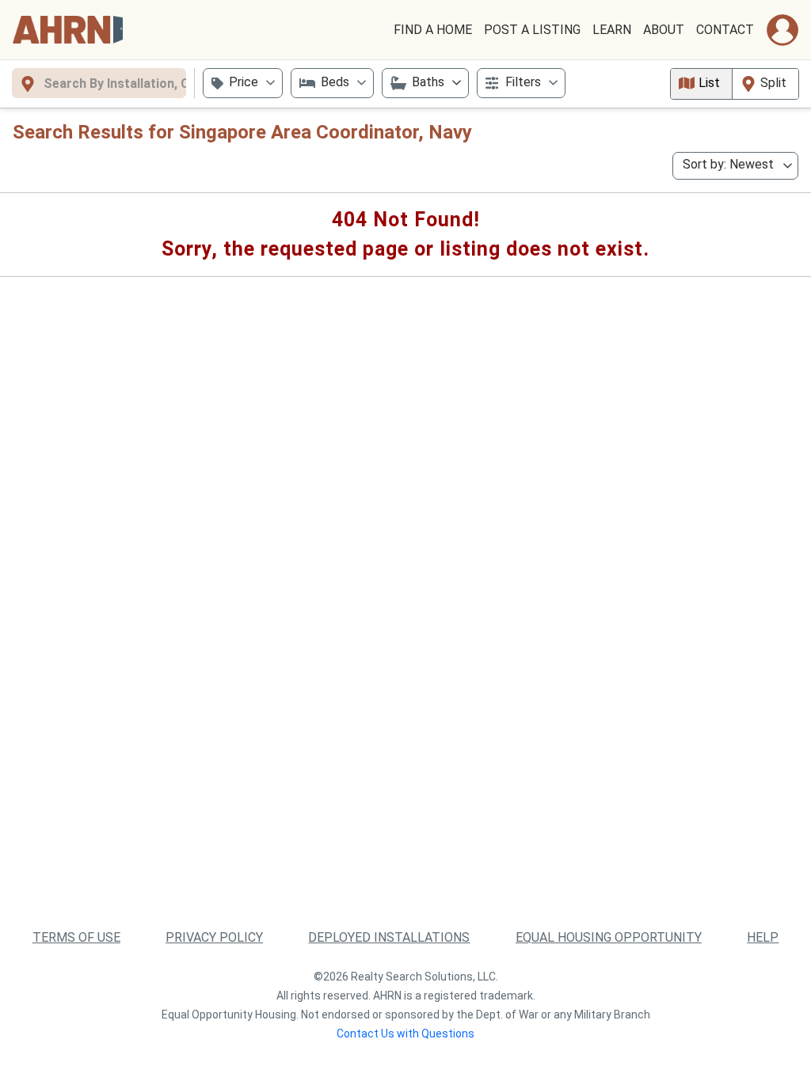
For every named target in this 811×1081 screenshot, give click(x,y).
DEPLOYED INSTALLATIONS (389, 937)
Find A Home (433, 29)
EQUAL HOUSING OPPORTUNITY (609, 937)
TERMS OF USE (76, 937)
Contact (725, 29)
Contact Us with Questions (405, 1033)
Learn (611, 29)
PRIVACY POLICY (214, 937)
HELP (763, 937)
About (663, 29)
